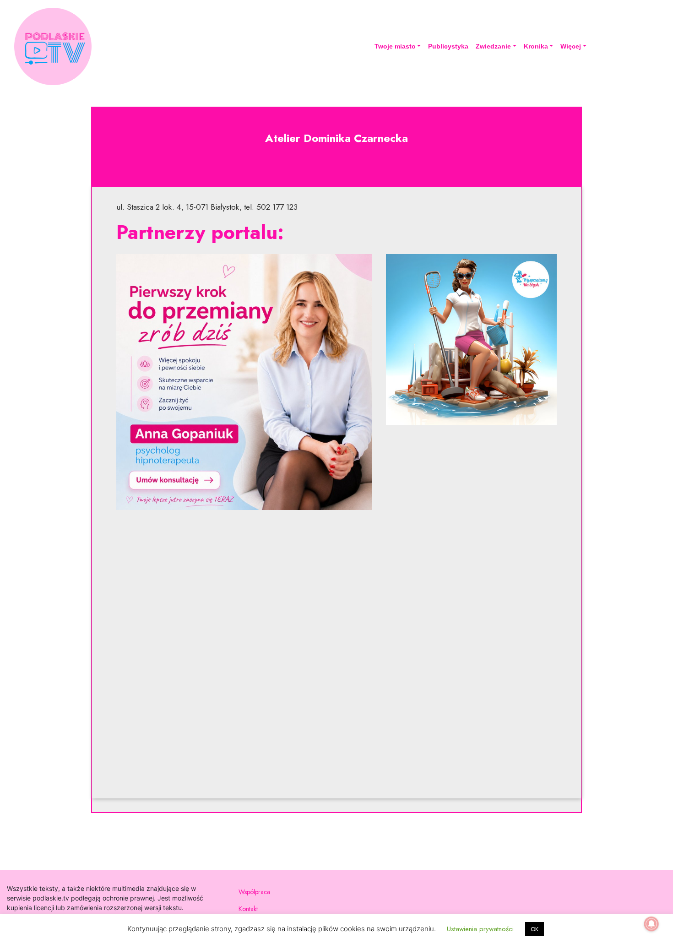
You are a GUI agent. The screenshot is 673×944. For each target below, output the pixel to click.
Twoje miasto (395, 46)
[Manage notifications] (651, 924)
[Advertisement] (336, 659)
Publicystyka (448, 46)
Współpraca (254, 891)
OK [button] (534, 929)
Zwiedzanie (493, 46)
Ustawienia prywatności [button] (480, 929)
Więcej (570, 46)
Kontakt (248, 908)
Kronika (536, 46)
